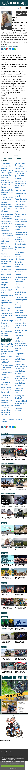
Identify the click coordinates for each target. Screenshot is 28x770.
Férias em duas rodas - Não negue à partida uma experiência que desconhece (21, 368)
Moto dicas (4, 617)
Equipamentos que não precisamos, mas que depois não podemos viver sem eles (7, 410)
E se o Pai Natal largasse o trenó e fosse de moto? (7, 272)
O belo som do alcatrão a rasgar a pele (7, 248)
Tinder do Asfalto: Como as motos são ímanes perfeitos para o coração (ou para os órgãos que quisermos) (7, 204)
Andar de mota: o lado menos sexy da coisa (20, 325)
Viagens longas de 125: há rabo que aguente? (21, 317)
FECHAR (12, 766)
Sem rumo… (5, 254)
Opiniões (3, 523)
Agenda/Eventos (5, 740)
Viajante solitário (6, 357)
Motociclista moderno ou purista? (5, 241)
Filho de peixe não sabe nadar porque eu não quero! (21, 299)
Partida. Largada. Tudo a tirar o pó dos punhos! (6, 389)
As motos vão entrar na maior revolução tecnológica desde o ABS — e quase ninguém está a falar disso (7, 170)
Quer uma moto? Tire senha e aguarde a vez (20, 166)
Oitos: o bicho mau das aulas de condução (21, 272)
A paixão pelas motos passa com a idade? (20, 226)
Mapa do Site (8, 751)
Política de (12, 768)
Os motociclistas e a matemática (6, 340)
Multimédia (4, 553)
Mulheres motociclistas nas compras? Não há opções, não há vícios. (20, 183)
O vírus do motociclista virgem (19, 264)
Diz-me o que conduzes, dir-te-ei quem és (7, 351)
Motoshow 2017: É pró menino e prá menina (21, 403)
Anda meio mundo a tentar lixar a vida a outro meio (7, 216)
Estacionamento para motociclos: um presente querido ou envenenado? (6, 226)
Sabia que (3, 613)
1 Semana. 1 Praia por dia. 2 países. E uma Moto (7, 192)
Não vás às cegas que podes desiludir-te (6, 333)
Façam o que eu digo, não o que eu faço (7, 302)
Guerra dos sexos (6, 267)
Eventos (3, 647)
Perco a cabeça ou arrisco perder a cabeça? (7, 367)
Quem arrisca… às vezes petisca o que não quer (21, 173)
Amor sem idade (20, 191)
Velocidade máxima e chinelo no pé (7, 290)
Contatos (3, 751)
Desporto (3, 583)
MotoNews (4, 433)
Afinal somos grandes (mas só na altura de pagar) (21, 343)
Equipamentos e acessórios (8, 493)
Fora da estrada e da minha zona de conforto (6, 315)
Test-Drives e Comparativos (8, 463)
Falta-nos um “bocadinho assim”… (19, 390)
